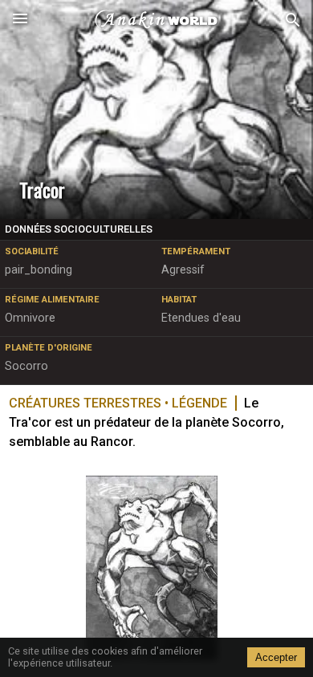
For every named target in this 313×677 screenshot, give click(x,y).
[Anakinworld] (156, 20)
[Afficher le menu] (20, 20)
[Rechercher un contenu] (293, 20)
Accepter (276, 657)
